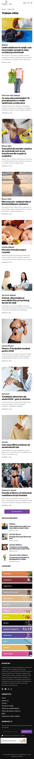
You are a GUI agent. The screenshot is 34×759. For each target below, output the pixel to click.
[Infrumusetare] (17, 598)
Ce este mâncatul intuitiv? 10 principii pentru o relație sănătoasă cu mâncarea (16, 100)
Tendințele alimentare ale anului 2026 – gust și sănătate (16, 397)
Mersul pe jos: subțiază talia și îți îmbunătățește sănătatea (16, 202)
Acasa (3, 9)
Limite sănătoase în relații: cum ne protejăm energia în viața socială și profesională (17, 50)
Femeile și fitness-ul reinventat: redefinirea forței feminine (17, 494)
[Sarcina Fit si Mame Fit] (17, 629)
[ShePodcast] (17, 635)
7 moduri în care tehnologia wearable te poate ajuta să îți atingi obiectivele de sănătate (19, 548)
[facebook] (2, 689)
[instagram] (8, 689)
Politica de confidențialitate (10, 708)
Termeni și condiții (7, 706)
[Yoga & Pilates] (17, 653)
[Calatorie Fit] (17, 580)
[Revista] (17, 623)
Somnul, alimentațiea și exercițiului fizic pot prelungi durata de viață (15, 300)
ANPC (3, 713)
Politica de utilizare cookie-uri (11, 711)
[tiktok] (11, 689)
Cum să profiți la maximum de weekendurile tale (16, 446)
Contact (4, 703)
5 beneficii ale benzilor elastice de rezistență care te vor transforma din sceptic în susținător (17, 152)
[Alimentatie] (17, 573)
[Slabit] (17, 641)
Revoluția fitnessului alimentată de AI (20, 537)
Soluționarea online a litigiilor (11, 716)
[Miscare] (17, 617)
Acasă (4, 698)
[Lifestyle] (17, 610)
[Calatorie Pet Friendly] (17, 592)
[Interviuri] (17, 604)
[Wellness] (17, 647)
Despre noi (5, 700)
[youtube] (5, 689)
